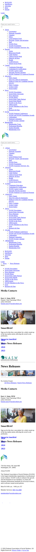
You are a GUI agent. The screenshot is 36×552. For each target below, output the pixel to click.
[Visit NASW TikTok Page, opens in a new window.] (4, 547)
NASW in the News (11, 279)
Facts (6, 285)
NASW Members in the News (14, 283)
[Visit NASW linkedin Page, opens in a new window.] (6, 502)
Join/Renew (8, 4)
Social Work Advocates (12, 270)
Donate (7, 9)
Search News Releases (24, 383)
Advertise (8, 6)
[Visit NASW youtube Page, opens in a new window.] (13, 502)
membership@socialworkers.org (11, 493)
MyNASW (8, 2)
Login (3, 13)
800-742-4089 (17, 490)
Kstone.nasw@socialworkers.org (11, 303)
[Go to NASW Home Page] (15, 22)
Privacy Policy (17, 550)
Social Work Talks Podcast (13, 276)
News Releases (9, 272)
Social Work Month (11, 277)
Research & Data (10, 286)
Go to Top (25, 550)
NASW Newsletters (11, 268)
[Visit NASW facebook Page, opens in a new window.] (2, 502)
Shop (6, 8)
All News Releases (10, 383)
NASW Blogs (9, 274)
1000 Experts (9, 281)
